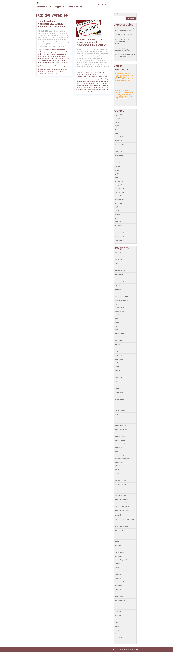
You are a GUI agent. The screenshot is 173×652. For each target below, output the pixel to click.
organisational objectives (91, 83)
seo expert (118, 563)
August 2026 (118, 115)
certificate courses (120, 270)
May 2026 (117, 126)
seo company (60, 58)
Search (116, 14)
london (116, 414)
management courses (121, 429)
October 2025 (118, 151)
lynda (116, 418)
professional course (120, 480)
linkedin (117, 396)
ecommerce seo (119, 311)
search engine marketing (122, 506)
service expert (119, 596)
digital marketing (119, 292)
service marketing (120, 600)
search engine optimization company (125, 519)
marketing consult (120, 440)
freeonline (117, 344)
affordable (64, 62)
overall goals (104, 83)
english (117, 329)
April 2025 (117, 174)
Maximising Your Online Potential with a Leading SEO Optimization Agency (124, 41)
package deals (42, 69)
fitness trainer (118, 340)
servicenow (118, 604)
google (116, 348)
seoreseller (118, 593)
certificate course (119, 267)
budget (40, 65)
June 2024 (118, 210)
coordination (93, 77)
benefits (79, 74)
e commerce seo (119, 307)
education (117, 315)
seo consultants (119, 556)
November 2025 (119, 148)
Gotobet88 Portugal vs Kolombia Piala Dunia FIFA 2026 (124, 75)
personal (117, 473)
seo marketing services (45, 60)
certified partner (119, 274)
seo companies (119, 545)
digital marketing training (121, 300)
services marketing (120, 607)
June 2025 (118, 166)
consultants (118, 289)
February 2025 (119, 181)
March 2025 (118, 177)
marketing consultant (120, 444)
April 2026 (117, 129)
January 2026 (118, 140)
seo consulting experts (121, 560)
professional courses (120, 484)
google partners (119, 355)
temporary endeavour (102, 89)
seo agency (51, 58)
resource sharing (95, 85)
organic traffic (61, 67)
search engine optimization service (124, 523)
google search (119, 359)
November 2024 (119, 192)
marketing (52, 49)
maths (116, 451)
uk (115, 633)
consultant (117, 285)
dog (116, 304)
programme (80, 85)
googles (117, 366)
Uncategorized (87, 72)
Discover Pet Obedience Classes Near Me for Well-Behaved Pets (124, 78)
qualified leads (52, 69)
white (116, 641)
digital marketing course (121, 296)
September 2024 (119, 199)
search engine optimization (53, 52)
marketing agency (120, 436)
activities (101, 72)
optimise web (118, 462)
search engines (56, 56)
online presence (51, 67)
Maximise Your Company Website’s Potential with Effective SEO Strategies (125, 56)
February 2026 (119, 137)
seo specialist (118, 589)
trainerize (117, 622)
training (117, 626)
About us (100, 5)
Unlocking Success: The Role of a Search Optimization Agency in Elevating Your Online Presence (124, 48)
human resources (120, 377)
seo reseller (118, 574)
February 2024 (119, 225)
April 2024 (117, 218)
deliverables (42, 67)
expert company (119, 333)
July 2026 (117, 118)
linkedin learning (119, 399)
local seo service (119, 407)
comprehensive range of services (53, 65)
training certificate (120, 630)
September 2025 (119, 155)
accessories (118, 252)
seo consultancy (119, 552)
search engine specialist (121, 526)
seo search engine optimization (123, 582)
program (117, 488)
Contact (107, 5)
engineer (117, 322)
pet (115, 477)
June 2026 (118, 122)
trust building (49, 73)
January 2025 (118, 185)
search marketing (119, 534)
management (118, 421)
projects (87, 85)
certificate (117, 263)
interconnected (81, 81)
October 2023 (118, 240)
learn (116, 385)
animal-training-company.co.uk (59, 6)
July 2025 (117, 162)
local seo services (120, 410)
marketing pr (118, 447)
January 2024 (118, 229)
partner (117, 469)
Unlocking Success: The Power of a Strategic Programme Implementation (91, 42)
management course (120, 425)
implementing (103, 79)
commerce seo (119, 278)
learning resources (120, 392)
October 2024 (118, 196)
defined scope (102, 77)
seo (46, 58)
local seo (117, 403)
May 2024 (117, 214)
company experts (119, 281)
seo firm (67, 58)
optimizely (117, 466)
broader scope (86, 74)
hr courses (118, 374)
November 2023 (119, 236)
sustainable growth (53, 71)
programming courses (121, 495)
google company (119, 351)
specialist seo (118, 615)
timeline (79, 92)
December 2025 (119, 144)
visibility (56, 73)
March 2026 (118, 133)
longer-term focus (92, 81)
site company (118, 611)
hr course (117, 370)
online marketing (119, 455)
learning (117, 388)
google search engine (121, 362)
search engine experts (121, 502)
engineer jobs (118, 326)
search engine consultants (122, 499)
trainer (116, 618)
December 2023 (119, 232)
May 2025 (117, 170)
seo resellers (118, 578)
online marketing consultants (123, 458)
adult (116, 256)
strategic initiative (97, 87)
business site (118, 259)
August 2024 (118, 203)
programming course (120, 491)
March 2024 (118, 221)
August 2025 (118, 159)
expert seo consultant (121, 337)
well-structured (87, 92)
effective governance (91, 79)
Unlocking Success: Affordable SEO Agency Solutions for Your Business (53, 24)
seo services (50, 62)
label (116, 381)
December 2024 (119, 188)
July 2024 (117, 207)
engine (46, 49)
